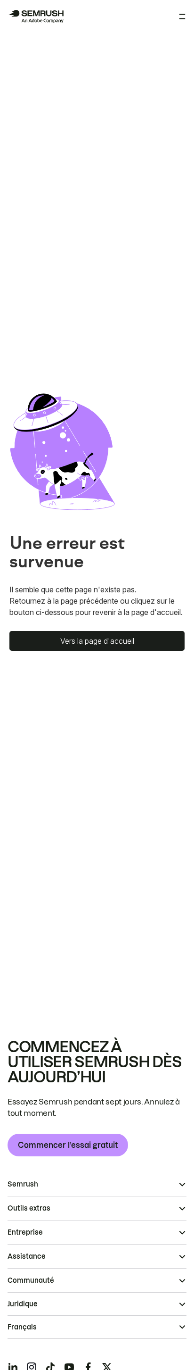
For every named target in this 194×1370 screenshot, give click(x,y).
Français (22, 1327)
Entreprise (25, 1232)
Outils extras (29, 1208)
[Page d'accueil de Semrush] (36, 16)
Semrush (23, 1184)
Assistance (27, 1256)
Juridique (23, 1304)
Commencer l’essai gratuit (68, 1145)
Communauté (31, 1280)
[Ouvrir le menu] (182, 16)
